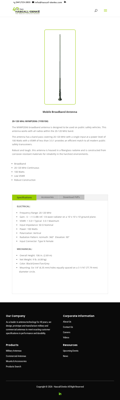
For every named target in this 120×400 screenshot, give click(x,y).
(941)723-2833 (23, 2)
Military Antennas (14, 350)
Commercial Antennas (16, 356)
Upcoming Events (70, 350)
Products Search (13, 366)
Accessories (47, 197)
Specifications (24, 197)
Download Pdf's (71, 197)
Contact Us (68, 327)
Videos (66, 337)
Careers (66, 332)
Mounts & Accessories (16, 361)
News (65, 356)
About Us (67, 321)
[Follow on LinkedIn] (60, 394)
